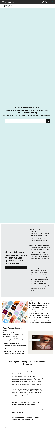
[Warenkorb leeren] (52, 2)
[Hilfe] (46, 2)
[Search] (48, 121)
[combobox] (25, 121)
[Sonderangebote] (43, 2)
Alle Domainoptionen (8, 5)
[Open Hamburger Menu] (2, 2)
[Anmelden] (48, 2)
